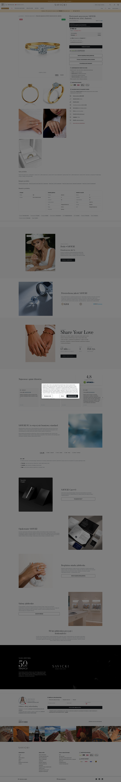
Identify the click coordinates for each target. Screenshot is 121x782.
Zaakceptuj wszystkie (72, 396)
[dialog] (60, 391)
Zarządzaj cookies (47, 396)
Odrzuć (62, 396)
